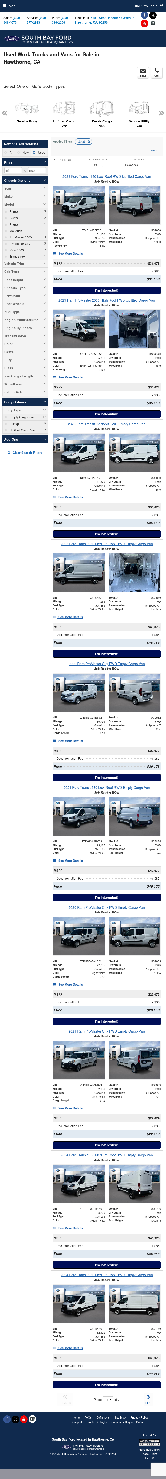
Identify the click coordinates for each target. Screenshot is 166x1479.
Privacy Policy (139, 1417)
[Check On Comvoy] (153, 23)
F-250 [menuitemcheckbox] (13, 218)
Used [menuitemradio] (41, 152)
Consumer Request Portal (127, 1422)
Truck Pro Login (97, 1422)
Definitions (103, 1417)
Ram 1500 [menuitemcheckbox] (16, 250)
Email (143, 75)
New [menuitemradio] (25, 152)
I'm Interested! (106, 290)
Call (156, 75)
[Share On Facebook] (144, 15)
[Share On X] (153, 15)
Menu (13, 5)
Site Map (120, 1417)
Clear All (153, 150)
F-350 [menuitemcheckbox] (13, 224)
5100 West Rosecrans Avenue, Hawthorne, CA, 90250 (105, 20)
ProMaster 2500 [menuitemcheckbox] (20, 237)
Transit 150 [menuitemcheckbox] (17, 256)
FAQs (88, 1417)
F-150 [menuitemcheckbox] (13, 211)
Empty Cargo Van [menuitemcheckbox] (21, 417)
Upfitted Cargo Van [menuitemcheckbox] (22, 430)
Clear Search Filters (27, 452)
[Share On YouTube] (144, 23)
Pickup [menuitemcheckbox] (14, 423)
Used (82, 141)
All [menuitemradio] (11, 152)
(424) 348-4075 (11, 20)
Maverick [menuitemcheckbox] (15, 231)
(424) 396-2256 (60, 20)
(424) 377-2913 (36, 20)
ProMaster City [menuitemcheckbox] (19, 243)
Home (76, 1417)
